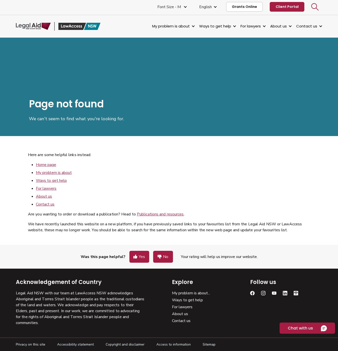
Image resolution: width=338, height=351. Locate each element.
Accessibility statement (75, 344)
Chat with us (300, 328)
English (205, 7)
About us (278, 26)
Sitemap (209, 344)
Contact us (306, 26)
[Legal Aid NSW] (58, 26)
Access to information (173, 344)
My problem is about (171, 26)
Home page (46, 164)
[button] (315, 7)
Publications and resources (160, 214)
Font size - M (169, 7)
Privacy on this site (30, 344)
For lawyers (251, 26)
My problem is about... (191, 293)
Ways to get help (215, 26)
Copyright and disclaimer (125, 344)
